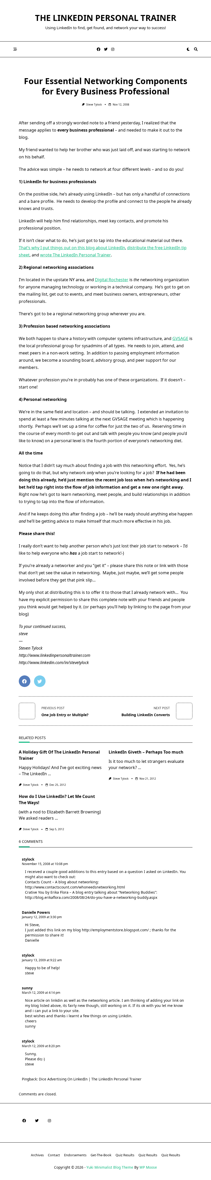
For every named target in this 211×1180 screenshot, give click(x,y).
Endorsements (75, 1155)
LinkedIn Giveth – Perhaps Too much (146, 752)
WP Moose (148, 1167)
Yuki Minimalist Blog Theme (109, 1167)
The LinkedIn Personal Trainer (105, 17)
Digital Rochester (111, 279)
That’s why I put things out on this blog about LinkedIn (72, 247)
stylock (28, 859)
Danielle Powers (36, 912)
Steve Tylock (94, 104)
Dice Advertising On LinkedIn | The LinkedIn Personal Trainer (90, 1079)
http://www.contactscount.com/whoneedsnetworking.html (75, 887)
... (49, 774)
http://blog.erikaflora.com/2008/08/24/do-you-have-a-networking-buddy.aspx (91, 897)
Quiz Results (125, 1155)
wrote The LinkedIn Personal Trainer (75, 255)
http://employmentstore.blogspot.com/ (115, 929)
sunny (27, 987)
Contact (54, 1155)
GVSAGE (180, 338)
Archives (37, 1155)
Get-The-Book (101, 1155)
